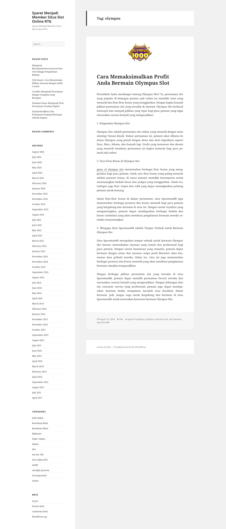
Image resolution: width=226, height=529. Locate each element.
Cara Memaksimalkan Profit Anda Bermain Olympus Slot (133, 79)
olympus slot (161, 319)
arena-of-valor (104, 347)
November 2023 (40, 324)
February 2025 (39, 246)
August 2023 (38, 340)
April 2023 (37, 361)
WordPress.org (39, 516)
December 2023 (40, 319)
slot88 (35, 465)
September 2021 (40, 382)
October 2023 (38, 329)
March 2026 (38, 178)
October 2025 (38, 204)
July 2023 (36, 345)
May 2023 (37, 355)
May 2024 (37, 293)
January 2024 (38, 314)
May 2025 (37, 230)
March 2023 (38, 366)
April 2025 (37, 235)
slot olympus (175, 319)
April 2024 (37, 298)
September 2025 (40, 209)
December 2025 (40, 193)
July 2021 (36, 392)
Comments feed (40, 511)
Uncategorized (39, 475)
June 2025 (37, 225)
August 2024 (38, 277)
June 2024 (37, 287)
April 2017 (37, 397)
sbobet (35, 444)
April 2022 (37, 376)
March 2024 (38, 303)
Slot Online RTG (40, 459)
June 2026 (37, 162)
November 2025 (40, 199)
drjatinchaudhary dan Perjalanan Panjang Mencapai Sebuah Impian (47, 114)
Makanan (36, 433)
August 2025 (38, 214)
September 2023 (40, 335)
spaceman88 (103, 322)
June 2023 (37, 350)
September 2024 (40, 272)
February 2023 (39, 371)
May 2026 (37, 167)
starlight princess (40, 470)
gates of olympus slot (110, 169)
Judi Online (37, 418)
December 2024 (40, 256)
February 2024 (39, 308)
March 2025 (38, 240)
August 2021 (38, 387)
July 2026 (36, 157)
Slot (34, 449)
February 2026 (39, 183)
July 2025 (36, 219)
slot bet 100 (37, 454)
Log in (35, 501)
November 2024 (40, 261)
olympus (150, 319)
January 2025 (38, 251)
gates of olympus (136, 319)
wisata (35, 480)
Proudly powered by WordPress (130, 347)
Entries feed (38, 506)
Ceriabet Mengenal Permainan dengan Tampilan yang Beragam (47, 94)
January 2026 (38, 188)
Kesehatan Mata (40, 428)
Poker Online (38, 438)
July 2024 (36, 282)
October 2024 (38, 267)
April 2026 (37, 172)
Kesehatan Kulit (40, 423)
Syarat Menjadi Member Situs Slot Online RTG (48, 17)
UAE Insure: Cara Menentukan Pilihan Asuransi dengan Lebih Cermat (47, 83)
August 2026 (38, 151)
